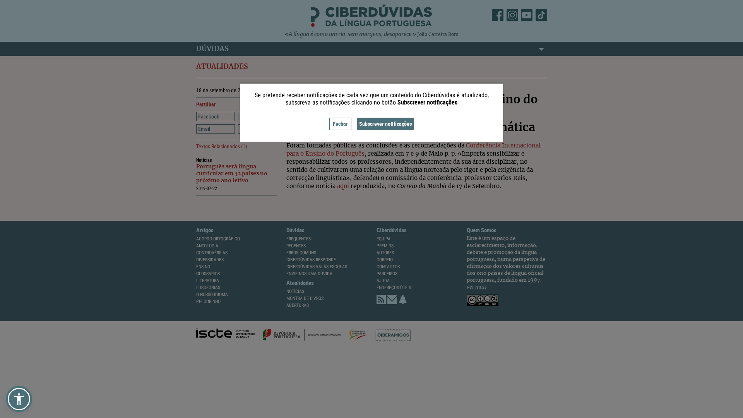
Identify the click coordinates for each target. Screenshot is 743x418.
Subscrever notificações (385, 123)
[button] (19, 399)
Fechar (340, 123)
